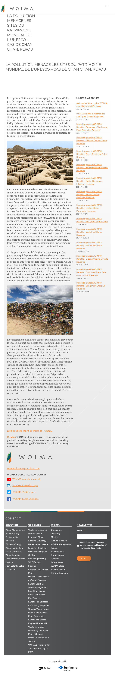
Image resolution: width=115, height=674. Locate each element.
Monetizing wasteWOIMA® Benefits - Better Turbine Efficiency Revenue (89, 194)
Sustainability (12, 537)
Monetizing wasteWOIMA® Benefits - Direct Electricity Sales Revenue (91, 154)
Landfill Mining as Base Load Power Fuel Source (36, 594)
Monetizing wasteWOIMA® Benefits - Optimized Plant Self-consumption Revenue (91, 272)
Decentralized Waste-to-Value (16, 560)
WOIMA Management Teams (61, 546)
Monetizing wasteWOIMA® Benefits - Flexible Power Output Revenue (91, 140)
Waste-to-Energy (13, 544)
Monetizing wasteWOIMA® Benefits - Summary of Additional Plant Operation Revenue (91, 127)
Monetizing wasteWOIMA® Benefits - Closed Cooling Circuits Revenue (92, 259)
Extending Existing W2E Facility (37, 560)
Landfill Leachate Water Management (37, 586)
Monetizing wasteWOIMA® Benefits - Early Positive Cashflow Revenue (92, 167)
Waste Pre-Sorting (14, 548)
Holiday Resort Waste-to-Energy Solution (38, 578)
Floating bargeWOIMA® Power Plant (38, 569)
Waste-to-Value (13, 555)
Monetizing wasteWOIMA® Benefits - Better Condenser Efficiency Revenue (89, 181)
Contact (11, 437)
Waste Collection (13, 551)
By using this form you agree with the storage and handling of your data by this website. (93, 545)
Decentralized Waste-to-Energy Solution (38, 546)
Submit (84, 558)
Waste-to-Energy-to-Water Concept (37, 532)
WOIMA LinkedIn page (25, 485)
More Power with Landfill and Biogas (37, 618)
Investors (10, 540)
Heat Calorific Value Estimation (15, 568)
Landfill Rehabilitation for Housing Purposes (38, 604)
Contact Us (56, 530)
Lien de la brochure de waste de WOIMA (29, 431)
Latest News (57, 562)
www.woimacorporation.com (23, 468)
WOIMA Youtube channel (26, 479)
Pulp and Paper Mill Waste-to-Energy (37, 625)
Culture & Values (59, 540)
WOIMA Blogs (57, 566)
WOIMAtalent (57, 551)
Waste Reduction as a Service (38, 639)
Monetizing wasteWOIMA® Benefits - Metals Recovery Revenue (89, 245)
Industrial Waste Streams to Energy (37, 539)
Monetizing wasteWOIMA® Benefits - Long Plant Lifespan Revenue (90, 286)
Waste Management (15, 530)
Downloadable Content (58, 557)
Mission (54, 537)
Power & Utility (12, 533)
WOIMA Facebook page (25, 499)
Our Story (55, 533)
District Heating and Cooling (37, 553)
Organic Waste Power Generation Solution (38, 611)
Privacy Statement (59, 573)
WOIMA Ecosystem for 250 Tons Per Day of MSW (39, 648)
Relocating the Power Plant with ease (38, 632)
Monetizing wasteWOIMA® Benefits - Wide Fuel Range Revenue (89, 232)
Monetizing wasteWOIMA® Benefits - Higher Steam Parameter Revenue (89, 208)
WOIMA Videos (58, 569)
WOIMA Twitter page (24, 492)
